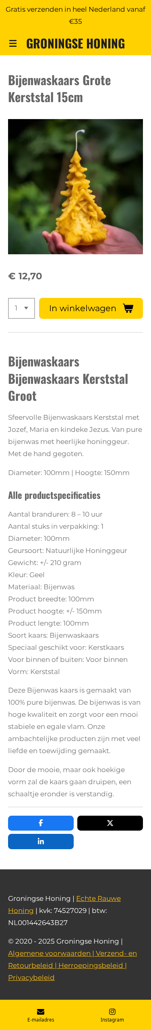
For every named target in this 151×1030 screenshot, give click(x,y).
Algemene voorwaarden (49, 953)
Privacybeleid (31, 977)
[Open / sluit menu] (13, 43)
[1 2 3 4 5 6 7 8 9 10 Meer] (21, 308)
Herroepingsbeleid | (92, 965)
